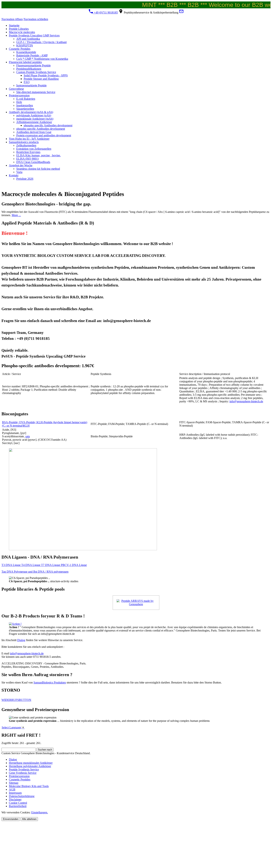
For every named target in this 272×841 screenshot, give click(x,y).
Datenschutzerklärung (21, 796)
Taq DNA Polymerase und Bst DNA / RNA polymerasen (34, 571)
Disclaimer (15, 799)
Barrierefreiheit (17, 806)
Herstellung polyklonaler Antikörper (30, 766)
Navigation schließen (35, 19)
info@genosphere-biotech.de (246, 401)
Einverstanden (10, 819)
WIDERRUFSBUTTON (16, 699)
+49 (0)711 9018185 (105, 12)
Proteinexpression (19, 776)
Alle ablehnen (29, 819)
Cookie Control (18, 802)
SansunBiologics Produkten (49, 682)
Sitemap (13, 782)
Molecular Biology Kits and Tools (29, 786)
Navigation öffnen (12, 19)
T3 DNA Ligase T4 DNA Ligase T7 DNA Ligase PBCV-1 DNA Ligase (44, 565)
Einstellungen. (39, 812)
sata (27, 436)
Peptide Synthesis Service (24, 769)
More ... (16, 215)
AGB (12, 789)
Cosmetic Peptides (19, 779)
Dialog (21, 640)
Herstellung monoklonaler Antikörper (31, 762)
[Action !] (15, 623)
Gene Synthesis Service (22, 772)
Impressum (15, 792)
